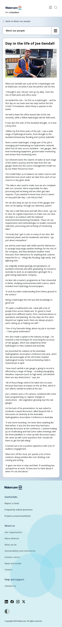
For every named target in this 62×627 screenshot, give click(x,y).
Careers (8, 569)
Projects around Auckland (17, 516)
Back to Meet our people (18, 21)
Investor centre (12, 557)
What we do (11, 544)
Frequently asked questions (18, 509)
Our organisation (13, 532)
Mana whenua (12, 538)
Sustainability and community (20, 550)
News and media (13, 563)
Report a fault (12, 503)
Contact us (10, 586)
